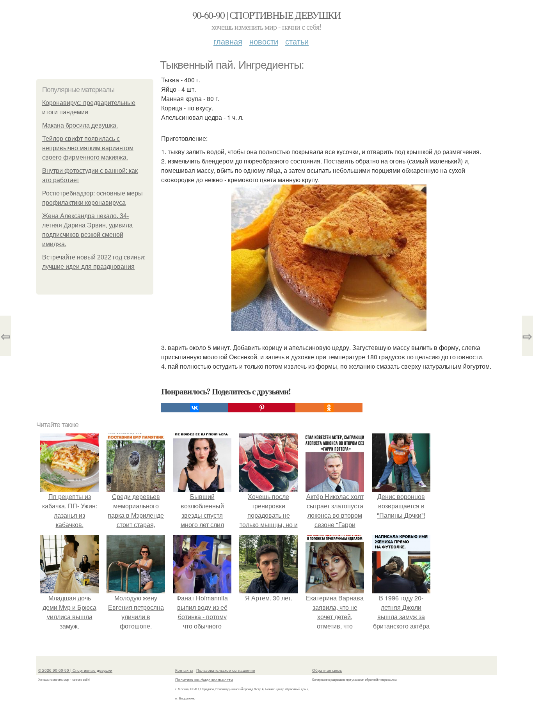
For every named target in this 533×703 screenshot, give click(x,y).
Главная (227, 41)
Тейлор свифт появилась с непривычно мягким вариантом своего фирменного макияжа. (87, 148)
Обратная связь (327, 670)
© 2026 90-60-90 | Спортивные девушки (75, 670)
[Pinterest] (261, 407)
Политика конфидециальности (204, 679)
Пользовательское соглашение (225, 670)
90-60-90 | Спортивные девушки (266, 14)
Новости (263, 41)
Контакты (184, 670)
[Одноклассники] (328, 407)
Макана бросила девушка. (80, 125)
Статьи (297, 41)
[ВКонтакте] (194, 407)
